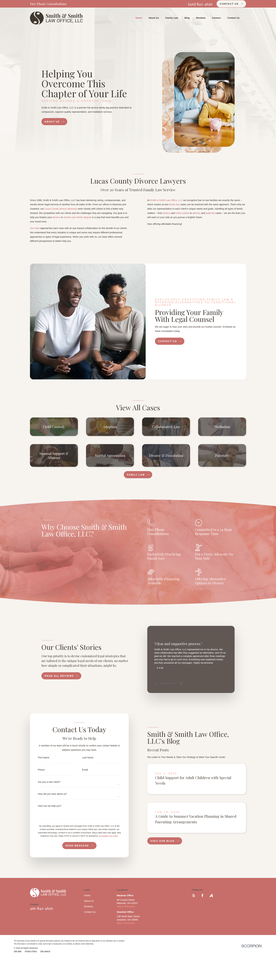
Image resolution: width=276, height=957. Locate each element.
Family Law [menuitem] (171, 18)
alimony (196, 213)
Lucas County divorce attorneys (60, 208)
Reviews (88, 906)
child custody (182, 213)
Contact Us (90, 912)
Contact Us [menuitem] (233, 18)
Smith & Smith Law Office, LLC (166, 200)
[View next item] (181, 683)
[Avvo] (211, 895)
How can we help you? (49, 806)
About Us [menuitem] (154, 18)
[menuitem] (17, 951)
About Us (89, 901)
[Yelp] (193, 895)
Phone (41, 770)
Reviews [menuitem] (200, 18)
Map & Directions (126, 906)
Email (85, 770)
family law (174, 204)
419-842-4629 (41, 908)
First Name (43, 757)
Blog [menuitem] (187, 18)
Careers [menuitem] (216, 18)
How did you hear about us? (52, 794)
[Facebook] (202, 895)
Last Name (87, 757)
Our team (35, 228)
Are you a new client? (49, 782)
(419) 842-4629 (200, 3)
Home (87, 895)
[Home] (56, 18)
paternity (210, 213)
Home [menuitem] (139, 18)
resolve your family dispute (77, 217)
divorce (56, 217)
